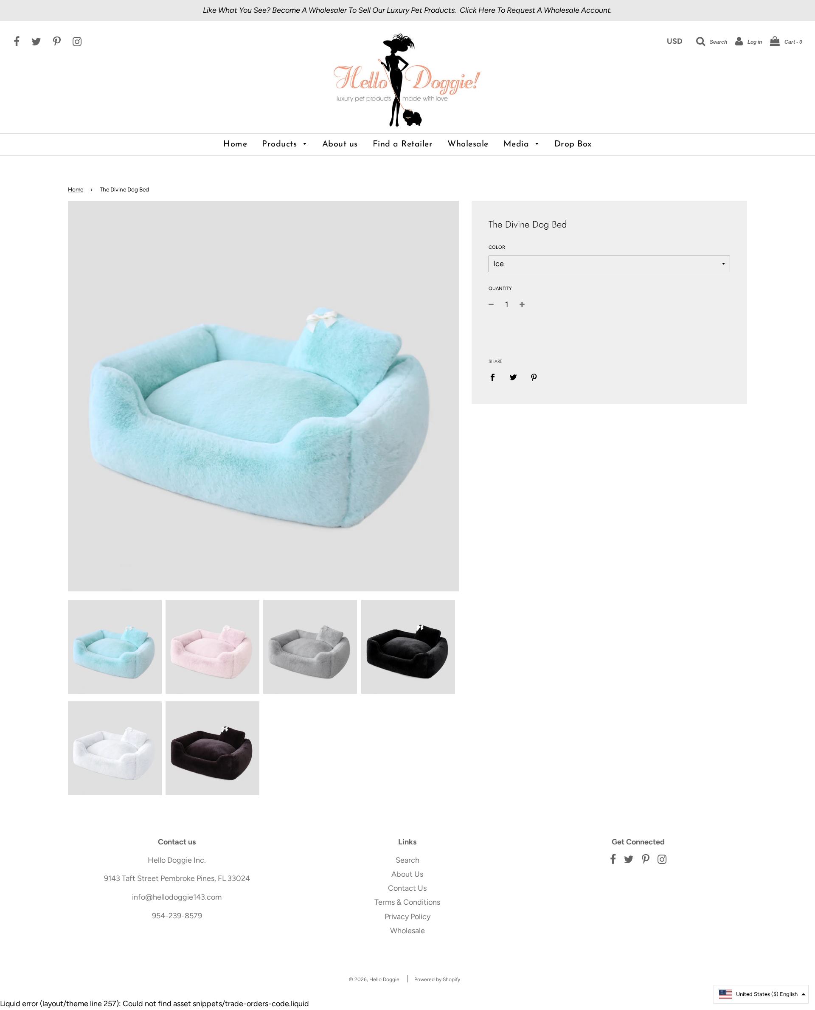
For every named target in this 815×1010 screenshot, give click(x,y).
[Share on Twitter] (513, 377)
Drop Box (573, 144)
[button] (761, 994)
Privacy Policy (407, 916)
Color (497, 247)
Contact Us (407, 888)
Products (281, 144)
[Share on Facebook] (495, 377)
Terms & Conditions (407, 902)
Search (407, 860)
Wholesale (468, 144)
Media (517, 144)
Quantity (500, 288)
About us (340, 144)
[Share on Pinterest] (533, 377)
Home (235, 144)
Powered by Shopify (437, 979)
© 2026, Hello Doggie (374, 979)
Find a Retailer (403, 144)
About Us (407, 874)
